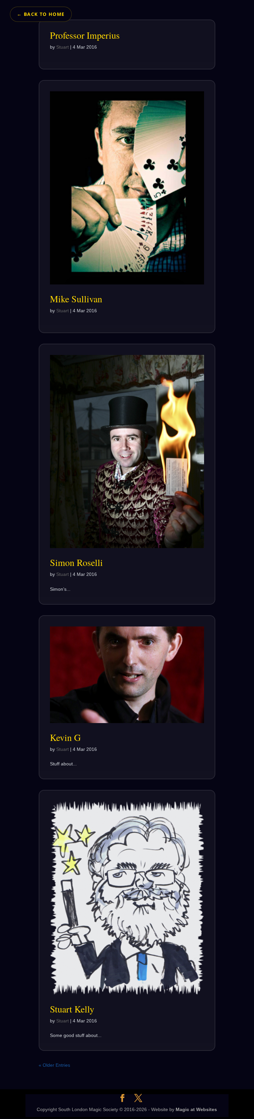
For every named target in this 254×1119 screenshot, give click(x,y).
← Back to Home (41, 14)
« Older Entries (54, 1065)
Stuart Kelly (72, 1009)
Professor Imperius (85, 35)
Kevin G (65, 737)
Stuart (62, 47)
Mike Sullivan (76, 298)
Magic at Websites (196, 1109)
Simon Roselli (76, 562)
